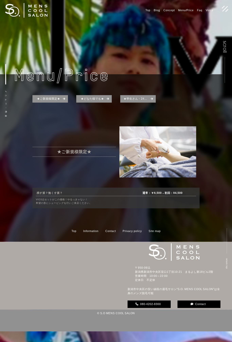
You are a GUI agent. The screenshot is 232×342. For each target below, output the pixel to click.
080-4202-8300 (150, 308)
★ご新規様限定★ (48, 103)
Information (91, 235)
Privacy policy (132, 235)
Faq (199, 10)
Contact (110, 235)
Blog (157, 10)
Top (147, 10)
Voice (209, 10)
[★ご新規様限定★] (157, 180)
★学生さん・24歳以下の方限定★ (140, 103)
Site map (155, 235)
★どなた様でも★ (92, 103)
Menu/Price (186, 10)
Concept (169, 10)
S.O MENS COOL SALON (117, 318)
